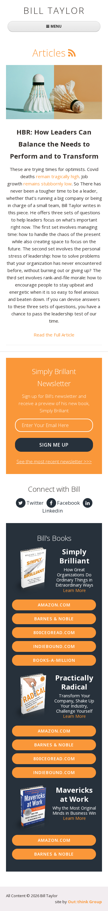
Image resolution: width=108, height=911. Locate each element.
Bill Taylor (54, 10)
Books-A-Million (54, 660)
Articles (49, 53)
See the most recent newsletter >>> (54, 461)
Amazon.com (54, 605)
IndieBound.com (54, 646)
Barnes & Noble (54, 618)
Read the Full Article (54, 335)
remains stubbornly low (47, 184)
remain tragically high (57, 176)
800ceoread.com (54, 632)
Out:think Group (85, 901)
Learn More (74, 590)
